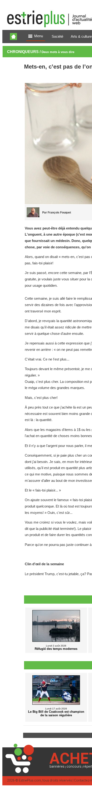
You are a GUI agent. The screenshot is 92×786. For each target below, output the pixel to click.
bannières (57, 766)
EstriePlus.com (30, 780)
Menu (38, 36)
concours (74, 766)
